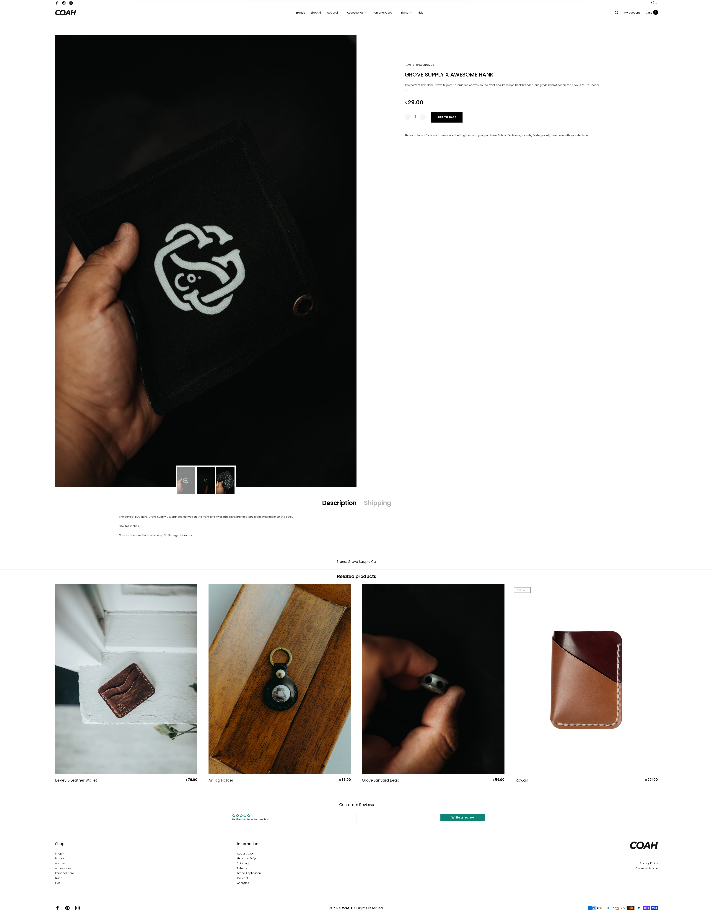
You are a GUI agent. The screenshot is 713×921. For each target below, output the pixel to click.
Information (247, 844)
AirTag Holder (221, 780)
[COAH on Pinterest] (64, 3)
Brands (300, 12)
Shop (59, 844)
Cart (651, 12)
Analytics (243, 883)
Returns (242, 868)
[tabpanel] (205, 261)
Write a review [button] (462, 817)
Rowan (522, 780)
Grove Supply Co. (362, 561)
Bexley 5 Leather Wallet (76, 780)
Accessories (355, 12)
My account (632, 12)
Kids (420, 12)
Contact (242, 878)
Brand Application (249, 873)
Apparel (332, 12)
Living (404, 12)
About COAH (245, 853)
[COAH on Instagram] (71, 3)
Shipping (377, 502)
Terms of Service (647, 868)
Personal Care (382, 12)
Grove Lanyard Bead (381, 780)
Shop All (316, 12)
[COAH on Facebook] (56, 3)
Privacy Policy (649, 863)
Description (339, 502)
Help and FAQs (246, 858)
